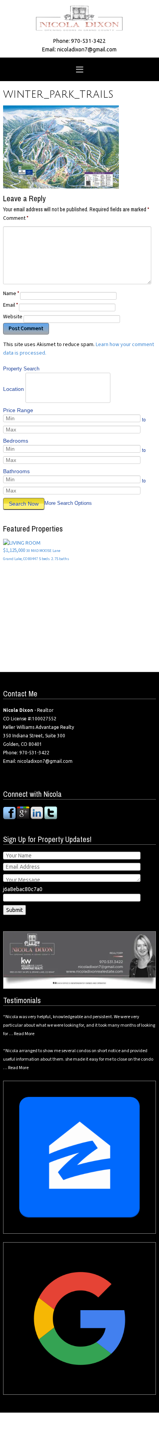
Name (11, 293)
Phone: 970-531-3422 (79, 41)
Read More (23, 1034)
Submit (14, 910)
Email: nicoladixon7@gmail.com (79, 49)
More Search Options (68, 503)
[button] (79, 69)
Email (10, 305)
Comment (15, 218)
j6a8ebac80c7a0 (22, 889)
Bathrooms (16, 471)
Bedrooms (15, 441)
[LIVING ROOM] (22, 542)
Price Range (18, 410)
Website (12, 317)
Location (13, 389)
